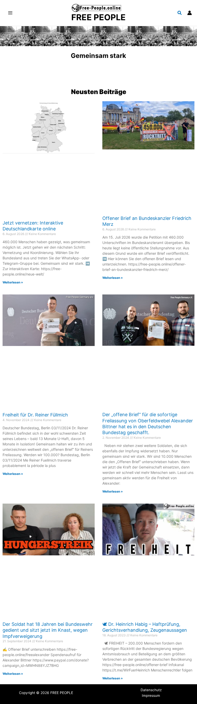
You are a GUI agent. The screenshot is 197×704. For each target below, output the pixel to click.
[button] (180, 13)
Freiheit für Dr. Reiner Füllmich (35, 414)
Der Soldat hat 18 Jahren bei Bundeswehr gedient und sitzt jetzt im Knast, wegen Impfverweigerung (48, 630)
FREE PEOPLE (98, 17)
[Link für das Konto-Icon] (189, 13)
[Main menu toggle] (10, 13)
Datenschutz (151, 690)
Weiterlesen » (13, 282)
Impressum (151, 695)
